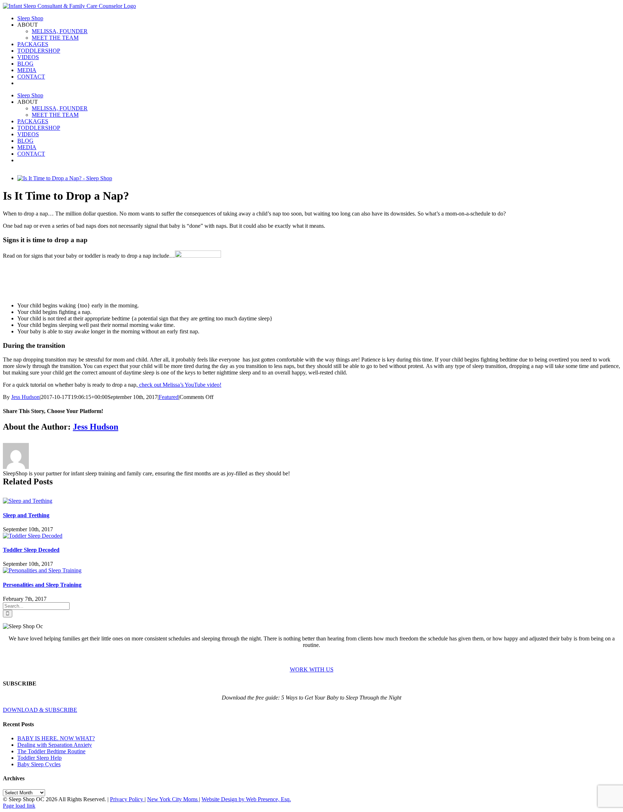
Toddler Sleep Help (39, 758)
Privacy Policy (127, 799)
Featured (168, 397)
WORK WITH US (311, 669)
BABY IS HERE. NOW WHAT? (56, 738)
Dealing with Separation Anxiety (54, 745)
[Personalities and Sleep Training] (42, 570)
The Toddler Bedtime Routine (51, 751)
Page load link (19, 806)
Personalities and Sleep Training (42, 585)
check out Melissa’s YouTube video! (179, 385)
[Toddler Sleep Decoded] (32, 536)
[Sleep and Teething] (27, 501)
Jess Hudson (25, 397)
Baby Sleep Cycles (39, 764)
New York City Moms (173, 799)
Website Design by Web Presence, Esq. (246, 799)
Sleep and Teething (26, 515)
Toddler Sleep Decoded (31, 550)
